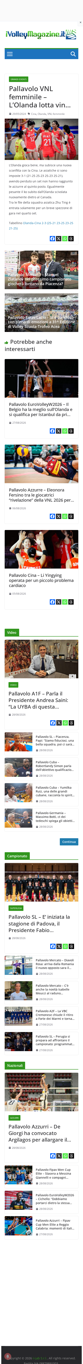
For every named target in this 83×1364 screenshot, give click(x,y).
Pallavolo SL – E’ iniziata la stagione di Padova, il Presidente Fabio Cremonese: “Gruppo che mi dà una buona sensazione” (39, 923)
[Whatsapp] (64, 238)
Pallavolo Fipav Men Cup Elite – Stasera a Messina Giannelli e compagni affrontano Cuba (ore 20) (53, 1173)
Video (13, 684)
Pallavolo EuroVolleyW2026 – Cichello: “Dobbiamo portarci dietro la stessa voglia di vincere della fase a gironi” (55, 1199)
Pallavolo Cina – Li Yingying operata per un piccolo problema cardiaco (41, 580)
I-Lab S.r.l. (40, 1358)
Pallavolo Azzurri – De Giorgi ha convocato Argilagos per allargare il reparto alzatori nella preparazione (38, 1133)
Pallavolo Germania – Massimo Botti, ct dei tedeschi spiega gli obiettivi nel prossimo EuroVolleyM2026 (55, 817)
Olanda (42, 114)
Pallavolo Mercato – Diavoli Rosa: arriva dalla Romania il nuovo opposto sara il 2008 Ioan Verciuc (55, 964)
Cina (33, 114)
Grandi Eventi (19, 79)
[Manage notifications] (7, 1356)
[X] (58, 238)
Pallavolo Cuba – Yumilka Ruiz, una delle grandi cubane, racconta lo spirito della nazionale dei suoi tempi (55, 791)
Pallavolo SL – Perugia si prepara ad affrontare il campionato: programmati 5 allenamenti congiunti (54, 1040)
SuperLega (16, 908)
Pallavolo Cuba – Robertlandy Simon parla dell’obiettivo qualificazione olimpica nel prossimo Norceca (55, 766)
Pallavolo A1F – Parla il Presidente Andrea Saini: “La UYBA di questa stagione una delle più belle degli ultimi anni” (38, 700)
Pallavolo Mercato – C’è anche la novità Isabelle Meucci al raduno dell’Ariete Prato (52, 989)
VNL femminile (56, 114)
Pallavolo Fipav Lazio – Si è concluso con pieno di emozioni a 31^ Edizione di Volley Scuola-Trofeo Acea (41, 322)
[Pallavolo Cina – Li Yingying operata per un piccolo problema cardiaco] (41, 533)
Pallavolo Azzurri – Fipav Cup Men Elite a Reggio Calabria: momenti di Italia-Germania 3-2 (55, 1224)
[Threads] (71, 238)
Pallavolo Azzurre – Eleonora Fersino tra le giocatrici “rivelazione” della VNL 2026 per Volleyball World (40, 497)
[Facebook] (52, 238)
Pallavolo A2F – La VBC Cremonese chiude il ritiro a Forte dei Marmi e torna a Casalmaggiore (55, 1015)
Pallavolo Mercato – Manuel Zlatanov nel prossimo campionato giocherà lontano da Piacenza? (39, 279)
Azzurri (14, 1117)
